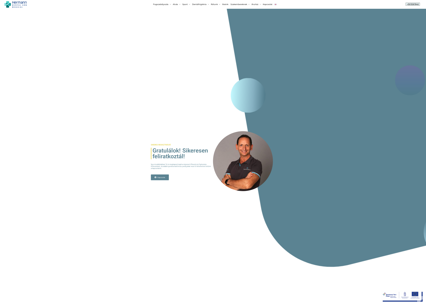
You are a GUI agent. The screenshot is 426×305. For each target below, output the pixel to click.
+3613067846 (413, 4)
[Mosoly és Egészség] (15, 4)
